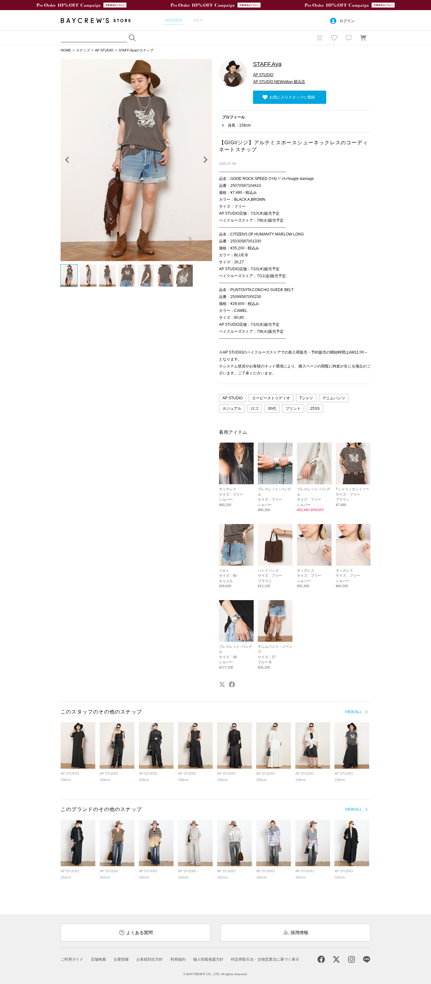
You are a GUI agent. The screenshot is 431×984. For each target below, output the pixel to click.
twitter (222, 684)
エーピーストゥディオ (271, 398)
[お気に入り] (334, 38)
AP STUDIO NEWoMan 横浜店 (279, 82)
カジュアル (231, 408)
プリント (293, 408)
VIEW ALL (353, 712)
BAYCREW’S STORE (100, 20)
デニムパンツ (333, 398)
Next (205, 160)
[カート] (363, 38)
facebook (232, 684)
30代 (272, 408)
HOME (66, 50)
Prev (67, 160)
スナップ (83, 50)
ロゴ (254, 408)
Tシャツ (306, 398)
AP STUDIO (104, 50)
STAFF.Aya (267, 64)
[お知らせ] (348, 38)
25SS (315, 408)
